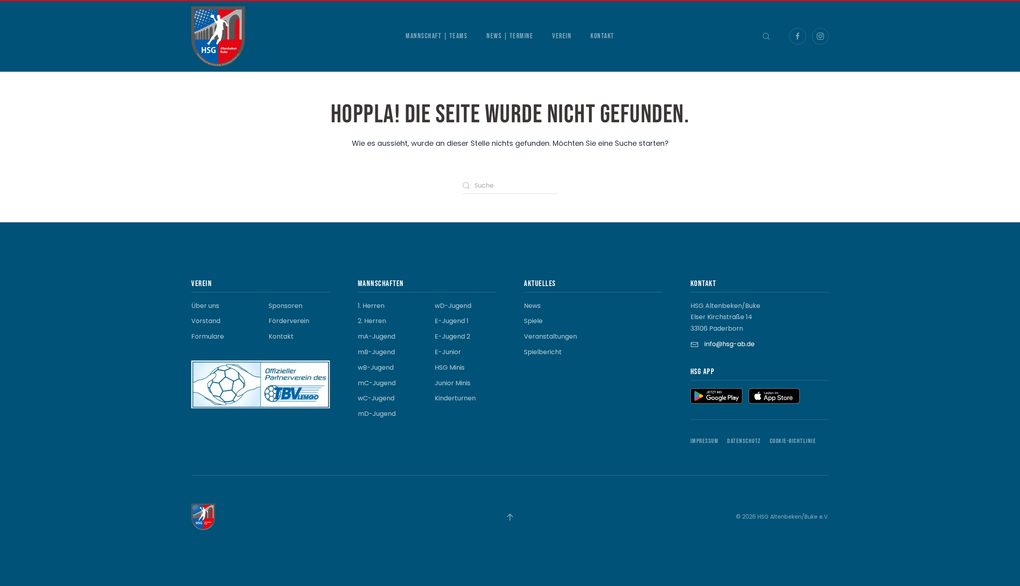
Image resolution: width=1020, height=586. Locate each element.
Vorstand (205, 320)
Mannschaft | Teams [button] (436, 36)
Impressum (704, 441)
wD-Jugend (453, 305)
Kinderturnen (455, 398)
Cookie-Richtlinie (793, 441)
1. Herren (371, 305)
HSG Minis (450, 367)
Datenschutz (744, 441)
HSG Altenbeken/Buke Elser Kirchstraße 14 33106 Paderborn (725, 317)
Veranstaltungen (550, 336)
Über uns (205, 305)
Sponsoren (285, 305)
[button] (766, 36)
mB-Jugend (376, 352)
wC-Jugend (376, 398)
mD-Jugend (377, 413)
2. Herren (372, 320)
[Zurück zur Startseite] (218, 36)
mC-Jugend (377, 383)
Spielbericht (543, 352)
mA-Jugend (376, 336)
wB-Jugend (376, 367)
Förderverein (289, 320)
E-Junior (448, 352)
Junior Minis (453, 383)
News (532, 305)
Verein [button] (561, 36)
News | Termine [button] (509, 36)
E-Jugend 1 (452, 320)
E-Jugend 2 (452, 336)
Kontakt (602, 36)
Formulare (207, 336)
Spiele (533, 320)
